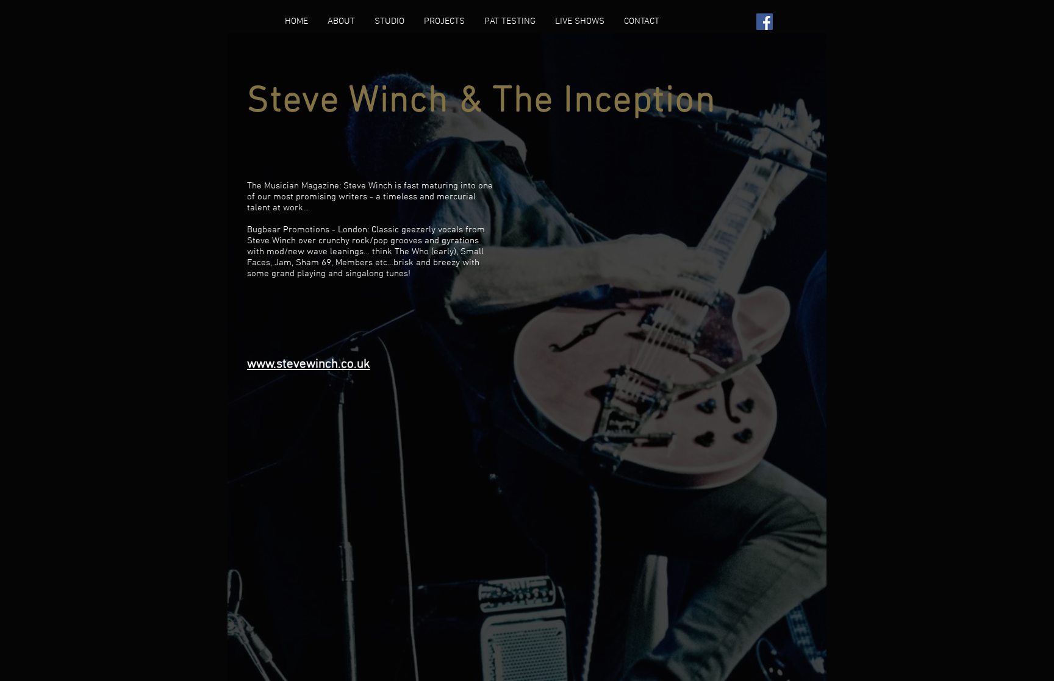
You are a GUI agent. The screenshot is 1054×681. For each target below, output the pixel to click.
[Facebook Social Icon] (764, 21)
